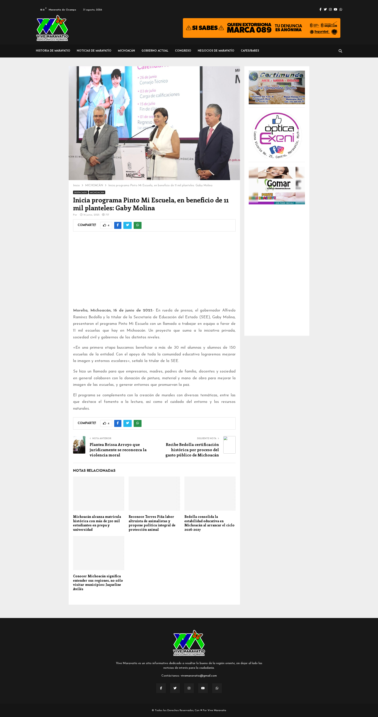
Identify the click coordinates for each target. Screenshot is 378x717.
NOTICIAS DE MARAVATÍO (94, 51)
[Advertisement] (154, 272)
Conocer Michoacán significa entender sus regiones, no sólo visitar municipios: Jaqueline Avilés (98, 582)
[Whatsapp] (217, 688)
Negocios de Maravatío (216, 51)
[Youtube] (203, 688)
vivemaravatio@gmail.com (199, 675)
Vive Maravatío (217, 710)
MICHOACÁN (126, 51)
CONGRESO (183, 51)
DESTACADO (80, 192)
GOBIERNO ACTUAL (155, 51)
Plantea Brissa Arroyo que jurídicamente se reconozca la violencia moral (118, 450)
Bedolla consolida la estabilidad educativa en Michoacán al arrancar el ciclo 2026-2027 (209, 523)
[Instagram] (189, 688)
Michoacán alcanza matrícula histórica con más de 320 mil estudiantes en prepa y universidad (97, 523)
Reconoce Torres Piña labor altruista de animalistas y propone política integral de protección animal (152, 523)
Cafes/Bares (250, 51)
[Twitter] (175, 688)
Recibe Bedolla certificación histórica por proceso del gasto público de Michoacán (192, 450)
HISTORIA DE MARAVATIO (53, 51)
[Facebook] (161, 688)
